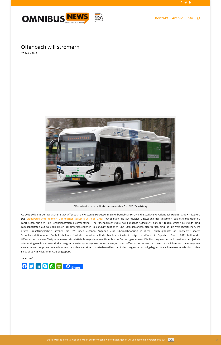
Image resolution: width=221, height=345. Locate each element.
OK (171, 339)
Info (189, 18)
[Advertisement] (110, 90)
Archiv (177, 18)
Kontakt (161, 18)
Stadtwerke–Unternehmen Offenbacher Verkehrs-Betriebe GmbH (65, 218)
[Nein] (216, 340)
